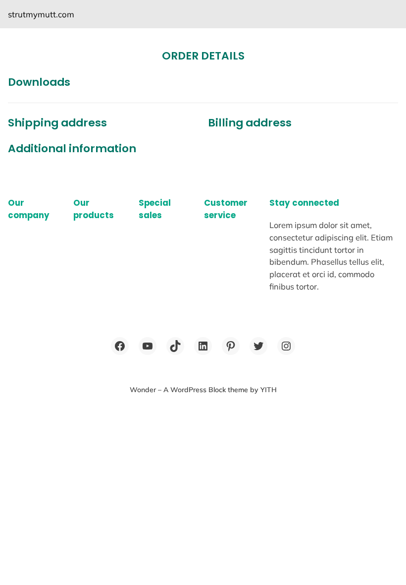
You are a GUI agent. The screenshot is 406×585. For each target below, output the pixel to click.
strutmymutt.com (41, 14)
